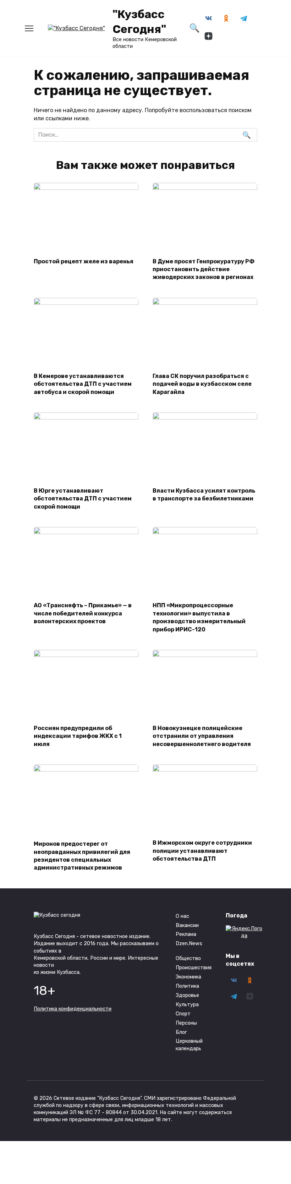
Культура (187, 1005)
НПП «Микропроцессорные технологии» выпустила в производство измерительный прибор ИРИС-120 (199, 617)
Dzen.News (189, 944)
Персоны (186, 1023)
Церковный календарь (189, 1044)
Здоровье (187, 995)
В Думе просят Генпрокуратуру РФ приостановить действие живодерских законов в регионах (203, 269)
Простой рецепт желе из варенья (83, 261)
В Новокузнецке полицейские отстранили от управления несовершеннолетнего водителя (202, 736)
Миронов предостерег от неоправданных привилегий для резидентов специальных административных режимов (82, 855)
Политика (187, 986)
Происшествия (194, 968)
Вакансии (187, 925)
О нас (182, 916)
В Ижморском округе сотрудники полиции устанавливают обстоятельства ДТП (202, 850)
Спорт (183, 1014)
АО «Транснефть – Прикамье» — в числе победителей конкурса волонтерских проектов (83, 613)
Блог (181, 1032)
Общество (188, 958)
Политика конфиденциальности (72, 1009)
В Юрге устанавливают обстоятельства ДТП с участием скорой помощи (83, 498)
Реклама (186, 934)
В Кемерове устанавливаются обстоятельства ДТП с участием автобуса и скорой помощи (83, 383)
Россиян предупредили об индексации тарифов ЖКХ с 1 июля (78, 736)
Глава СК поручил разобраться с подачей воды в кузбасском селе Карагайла (202, 383)
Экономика (188, 977)
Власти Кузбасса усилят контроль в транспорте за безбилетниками (204, 494)
